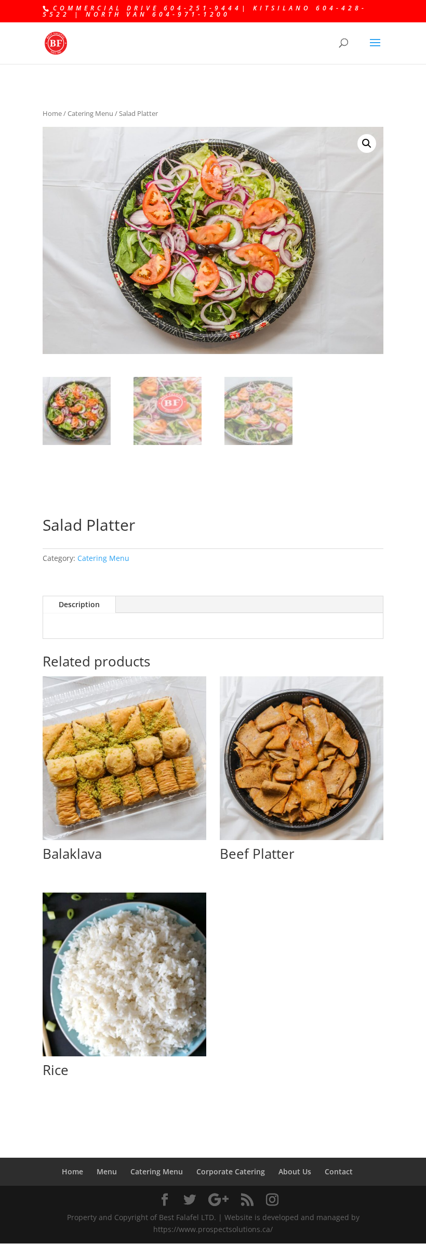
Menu (107, 1171)
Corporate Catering (230, 1171)
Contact (339, 1171)
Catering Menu (90, 113)
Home (52, 113)
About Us (294, 1171)
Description (79, 604)
